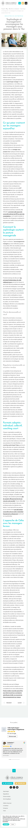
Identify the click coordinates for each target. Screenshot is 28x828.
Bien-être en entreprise (14, 8)
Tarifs (4, 810)
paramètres (5, 821)
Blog (7, 8)
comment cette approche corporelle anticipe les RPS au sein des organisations (13, 214)
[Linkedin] (17, 787)
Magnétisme (6, 794)
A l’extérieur (5, 805)
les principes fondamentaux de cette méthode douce (12, 280)
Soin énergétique (7, 799)
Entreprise (5, 808)
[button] (26, 3)
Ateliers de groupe (7, 803)
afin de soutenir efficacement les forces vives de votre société (13, 499)
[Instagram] (14, 787)
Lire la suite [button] (6, 755)
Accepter (6, 824)
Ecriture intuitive (6, 796)
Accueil (3, 8)
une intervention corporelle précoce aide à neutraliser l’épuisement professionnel (13, 512)
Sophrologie (6, 791)
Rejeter (12, 824)
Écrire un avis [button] (12, 736)
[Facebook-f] (11, 787)
